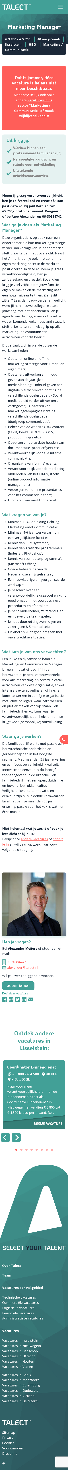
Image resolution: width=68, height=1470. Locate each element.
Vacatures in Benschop (20, 1351)
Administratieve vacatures (22, 1318)
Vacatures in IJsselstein (20, 1340)
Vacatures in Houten (18, 1361)
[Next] (16, 1137)
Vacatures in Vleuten (18, 1396)
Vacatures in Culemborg (21, 1385)
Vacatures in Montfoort (20, 1380)
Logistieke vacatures (18, 1308)
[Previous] (5, 1137)
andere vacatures (34, 839)
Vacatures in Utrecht (18, 1356)
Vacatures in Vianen (17, 1366)
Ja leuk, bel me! (18, 986)
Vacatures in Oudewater (21, 1390)
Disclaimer (10, 1453)
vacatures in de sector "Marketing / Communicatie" (33, 105)
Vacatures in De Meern (20, 1401)
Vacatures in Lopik (16, 1375)
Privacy (7, 1437)
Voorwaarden (12, 1448)
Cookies (8, 1443)
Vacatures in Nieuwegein (21, 1346)
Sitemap (8, 1432)
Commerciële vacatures (20, 1302)
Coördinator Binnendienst (31, 1067)
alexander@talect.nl (22, 967)
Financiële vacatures (18, 1313)
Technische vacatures (19, 1297)
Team (6, 1275)
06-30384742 (16, 962)
